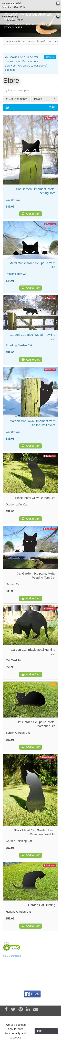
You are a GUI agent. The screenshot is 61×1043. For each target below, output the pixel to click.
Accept (51, 57)
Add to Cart (32, 213)
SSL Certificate (12, 955)
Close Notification (58, 3)
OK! (46, 1031)
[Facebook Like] (32, 994)
